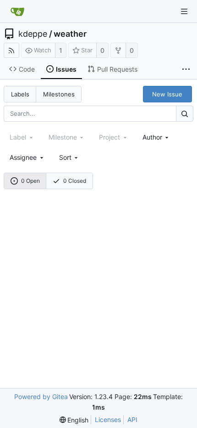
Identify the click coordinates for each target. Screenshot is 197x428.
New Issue (167, 94)
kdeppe (32, 34)
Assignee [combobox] (23, 157)
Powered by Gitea (41, 396)
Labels (20, 94)
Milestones (59, 94)
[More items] (186, 69)
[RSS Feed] (11, 50)
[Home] (17, 11)
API (132, 419)
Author (152, 137)
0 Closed (74, 180)
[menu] (69, 157)
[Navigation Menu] (184, 11)
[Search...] (184, 114)
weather (70, 34)
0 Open (30, 180)
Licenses (108, 419)
